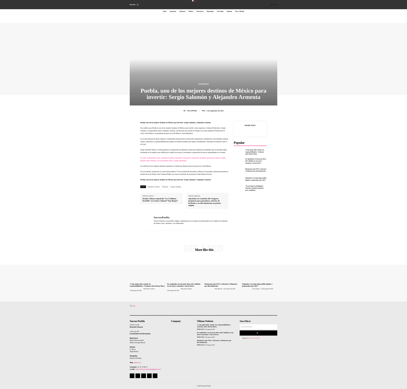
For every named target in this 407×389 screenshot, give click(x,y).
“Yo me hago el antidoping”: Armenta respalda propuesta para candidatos (254, 188)
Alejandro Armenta (153, 187)
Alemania (165, 187)
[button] (134, 4)
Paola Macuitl (218, 289)
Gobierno (203, 84)
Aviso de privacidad (253, 338)
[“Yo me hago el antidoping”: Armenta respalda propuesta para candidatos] (238, 188)
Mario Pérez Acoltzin (148, 289)
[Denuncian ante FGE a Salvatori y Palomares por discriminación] (238, 170)
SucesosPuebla (192, 111)
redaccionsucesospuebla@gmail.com (148, 369)
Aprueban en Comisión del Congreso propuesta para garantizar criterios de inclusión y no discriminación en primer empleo (204, 202)
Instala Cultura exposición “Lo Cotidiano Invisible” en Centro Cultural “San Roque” (160, 200)
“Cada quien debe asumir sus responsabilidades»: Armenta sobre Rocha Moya (254, 152)
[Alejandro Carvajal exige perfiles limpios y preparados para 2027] (238, 179)
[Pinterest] (250, 131)
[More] (260, 131)
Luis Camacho (256, 289)
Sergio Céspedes (176, 187)
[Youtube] (155, 375)
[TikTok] (143, 375)
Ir (257, 333)
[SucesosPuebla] (145, 222)
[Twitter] (245, 131)
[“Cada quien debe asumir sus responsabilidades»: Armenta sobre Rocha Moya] (238, 152)
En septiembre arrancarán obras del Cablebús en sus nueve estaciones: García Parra (255, 161)
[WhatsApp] (154, 227)
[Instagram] (137, 375)
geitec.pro (137, 362)
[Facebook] (240, 131)
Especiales (200, 329)
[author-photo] (136, 289)
